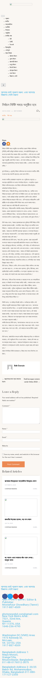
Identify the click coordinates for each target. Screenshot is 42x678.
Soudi (12, 44)
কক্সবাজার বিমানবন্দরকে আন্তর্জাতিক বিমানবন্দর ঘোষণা (20, 481)
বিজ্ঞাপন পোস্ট (13, 76)
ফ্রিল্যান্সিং (8, 47)
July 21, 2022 (6, 111)
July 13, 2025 (9, 564)
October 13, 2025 (10, 485)
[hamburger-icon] (3, 16)
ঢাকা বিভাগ (13, 73)
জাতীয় (7, 21)
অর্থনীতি (7, 27)
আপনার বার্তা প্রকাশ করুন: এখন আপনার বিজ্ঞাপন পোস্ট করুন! (18, 93)
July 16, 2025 (9, 523)
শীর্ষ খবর (9, 116)
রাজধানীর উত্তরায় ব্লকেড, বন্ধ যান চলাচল (18, 519)
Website (5, 446)
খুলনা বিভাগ (13, 59)
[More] (8, 144)
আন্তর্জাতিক (8, 24)
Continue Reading (11, 489)
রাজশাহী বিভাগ (14, 62)
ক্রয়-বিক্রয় (8, 53)
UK (11, 39)
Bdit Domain (18, 111)
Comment (6, 406)
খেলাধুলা (7, 50)
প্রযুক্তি (7, 33)
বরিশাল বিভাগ (13, 56)
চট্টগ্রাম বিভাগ (13, 70)
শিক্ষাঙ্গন (7, 30)
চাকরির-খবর (8, 36)
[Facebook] (4, 144)
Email (4, 437)
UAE (11, 42)
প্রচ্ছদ (7, 18)
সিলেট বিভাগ (13, 67)
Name (4, 429)
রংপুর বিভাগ (13, 65)
